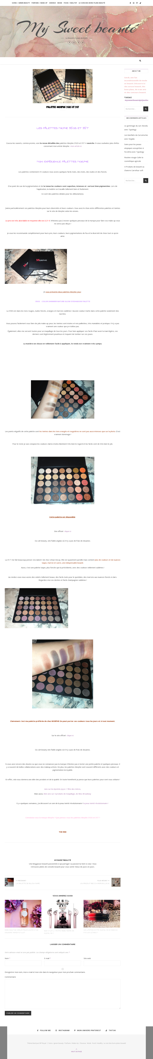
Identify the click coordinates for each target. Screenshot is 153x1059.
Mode (59, 3)
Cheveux (52, 3)
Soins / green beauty (21, 3)
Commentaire (10, 977)
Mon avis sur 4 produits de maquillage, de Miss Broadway (67, 794)
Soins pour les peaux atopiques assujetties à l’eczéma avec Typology (134, 148)
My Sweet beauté (76, 28)
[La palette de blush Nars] (9, 882)
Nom (7, 958)
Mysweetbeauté (62, 860)
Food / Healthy (70, 3)
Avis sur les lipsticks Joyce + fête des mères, (62, 789)
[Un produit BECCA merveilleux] (116, 882)
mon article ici (76, 146)
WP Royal (42, 1043)
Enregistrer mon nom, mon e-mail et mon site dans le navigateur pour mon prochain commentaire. (45, 972)
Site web (87, 958)
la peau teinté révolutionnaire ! (96, 803)
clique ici (67, 531)
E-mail (47, 958)
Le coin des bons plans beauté (92, 3)
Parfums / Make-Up (39, 3)
